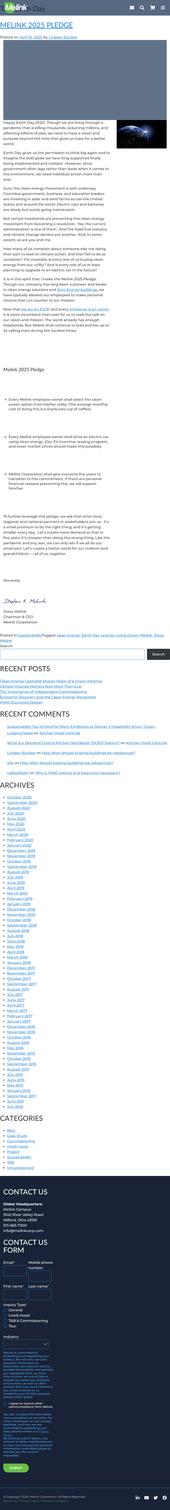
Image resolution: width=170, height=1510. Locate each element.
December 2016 (21, 1027)
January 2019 (19, 904)
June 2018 (16, 941)
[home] (16, 7)
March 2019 (17, 893)
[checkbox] (27, 1318)
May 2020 (15, 824)
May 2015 (15, 1085)
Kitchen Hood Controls (59, 733)
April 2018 (15, 952)
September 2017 (22, 984)
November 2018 (21, 915)
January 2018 (19, 963)
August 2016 (18, 1043)
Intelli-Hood (17, 1146)
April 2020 (16, 829)
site (10, 763)
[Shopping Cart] (152, 7)
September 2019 (22, 867)
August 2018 (18, 931)
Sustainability (30, 635)
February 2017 (20, 1016)
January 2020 (19, 845)
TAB (10, 1162)
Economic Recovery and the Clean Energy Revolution (48, 697)
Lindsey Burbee (63, 37)
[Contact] (132, 7)
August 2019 (18, 872)
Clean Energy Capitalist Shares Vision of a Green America (51, 681)
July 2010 (15, 1107)
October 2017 (19, 979)
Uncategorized (20, 1168)
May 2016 (15, 1048)
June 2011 (15, 1101)
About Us (9, 1501)
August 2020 (18, 808)
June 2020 (16, 819)
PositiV (13, 1152)
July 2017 (15, 995)
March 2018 (17, 957)
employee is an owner (89, 309)
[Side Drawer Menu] (163, 7)
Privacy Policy (29, 1501)
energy (107, 635)
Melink (146, 635)
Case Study (17, 1136)
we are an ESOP (35, 309)
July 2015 (15, 1075)
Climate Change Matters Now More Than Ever (41, 686)
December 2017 (21, 968)
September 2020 (22, 803)
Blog (11, 1130)
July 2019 (15, 877)
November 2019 (21, 856)
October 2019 (19, 861)
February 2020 (20, 840)
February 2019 (20, 899)
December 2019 (21, 851)
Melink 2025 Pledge (36, 25)
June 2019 (16, 883)
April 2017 (15, 1005)
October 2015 (19, 1059)
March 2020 (17, 835)
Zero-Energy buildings (77, 290)
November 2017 (21, 973)
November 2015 (21, 1053)
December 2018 (21, 909)
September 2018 (22, 925)
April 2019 (15, 888)
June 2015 (16, 1080)
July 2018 (15, 936)
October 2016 (19, 1037)
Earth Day (90, 635)
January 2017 (19, 1021)
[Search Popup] (142, 7)
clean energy (68, 635)
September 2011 (21, 1096)
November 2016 (21, 1032)
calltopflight (18, 773)
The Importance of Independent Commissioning (43, 692)
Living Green (127, 635)
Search (6, 646)
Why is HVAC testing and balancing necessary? (77, 773)
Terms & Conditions (55, 1501)
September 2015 (21, 1064)
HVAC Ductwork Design (21, 702)
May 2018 (15, 947)
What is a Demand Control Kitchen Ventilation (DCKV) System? (63, 743)
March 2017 (17, 1011)
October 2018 (19, 920)
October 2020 (19, 797)
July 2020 (15, 813)
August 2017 (18, 989)
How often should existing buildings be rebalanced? (88, 753)
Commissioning (21, 1141)
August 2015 (18, 1069)
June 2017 (16, 1000)
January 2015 (18, 1091)
